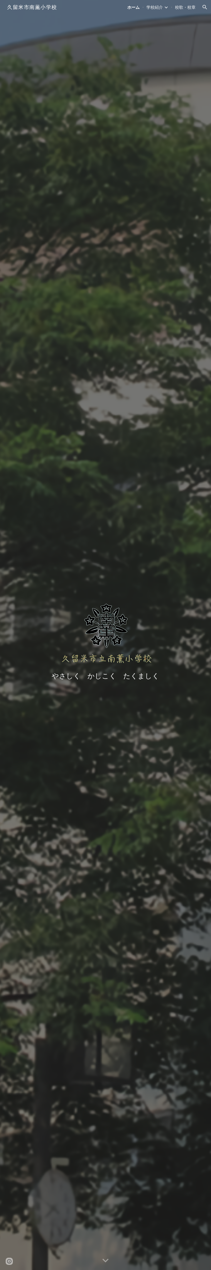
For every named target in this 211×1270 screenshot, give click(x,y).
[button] (205, 7)
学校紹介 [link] (154, 7)
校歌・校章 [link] (185, 7)
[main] (105, 676)
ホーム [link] (133, 7)
